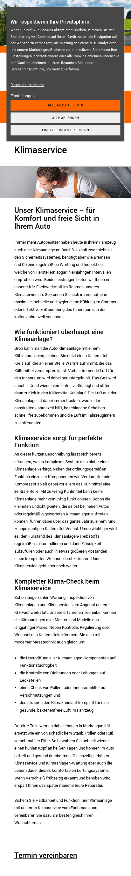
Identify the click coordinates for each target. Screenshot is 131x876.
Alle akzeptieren (63, 105)
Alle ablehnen (65, 118)
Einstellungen (22, 95)
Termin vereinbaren (45, 855)
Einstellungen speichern (65, 130)
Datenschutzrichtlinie (27, 85)
